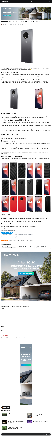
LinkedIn (18, 240)
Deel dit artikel (4, 240)
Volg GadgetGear (6, 407)
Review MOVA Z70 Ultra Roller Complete (41, 415)
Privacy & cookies (23, 434)
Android (3, 236)
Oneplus (14, 236)
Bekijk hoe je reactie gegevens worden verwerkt (26, 337)
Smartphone (19, 236)
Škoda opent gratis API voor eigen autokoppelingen (15, 414)
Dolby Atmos (9, 236)
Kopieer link (31, 240)
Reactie (2, 308)
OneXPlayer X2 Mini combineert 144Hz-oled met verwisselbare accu (16, 422)
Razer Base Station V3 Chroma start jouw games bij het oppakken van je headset (40, 422)
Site (2, 330)
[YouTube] (46, 434)
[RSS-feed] (49, 434)
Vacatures (14, 434)
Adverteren (11, 434)
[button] (31, 1)
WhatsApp (10, 240)
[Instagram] (47, 434)
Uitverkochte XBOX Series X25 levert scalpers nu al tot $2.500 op (15, 428)
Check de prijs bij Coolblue (7, 232)
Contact (18, 434)
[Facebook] (43, 434)
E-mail (27, 240)
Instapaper (22, 240)
